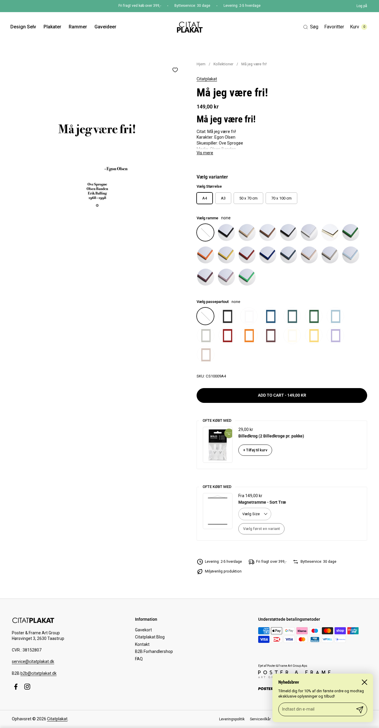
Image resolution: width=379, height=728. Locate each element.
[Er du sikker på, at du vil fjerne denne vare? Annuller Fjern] (97, 147)
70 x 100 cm (281, 198)
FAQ (139, 658)
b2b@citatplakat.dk (38, 673)
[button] (310, 27)
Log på (361, 6)
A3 (223, 198)
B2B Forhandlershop (154, 651)
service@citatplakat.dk (33, 661)
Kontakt (142, 644)
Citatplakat (207, 79)
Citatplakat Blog (150, 637)
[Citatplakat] (189, 27)
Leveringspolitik (232, 719)
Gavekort (143, 630)
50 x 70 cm (248, 198)
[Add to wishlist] (175, 70)
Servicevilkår (260, 719)
